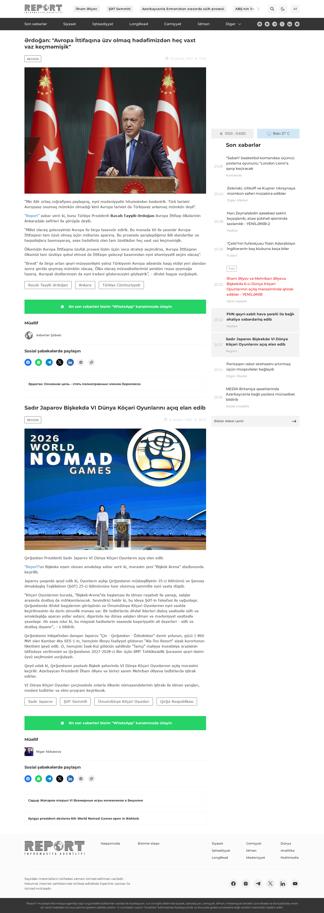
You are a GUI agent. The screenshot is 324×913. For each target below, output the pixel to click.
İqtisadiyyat (221, 851)
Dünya (286, 843)
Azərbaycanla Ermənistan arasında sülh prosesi (183, 9)
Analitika (287, 851)
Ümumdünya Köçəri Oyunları (123, 701)
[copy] (91, 362)
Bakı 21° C (281, 133)
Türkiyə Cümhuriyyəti (121, 285)
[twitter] (282, 24)
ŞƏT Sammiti (120, 9)
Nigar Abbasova (48, 752)
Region (33, 59)
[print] (80, 362)
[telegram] (274, 24)
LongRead (220, 858)
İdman (251, 851)
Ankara (85, 285)
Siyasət (217, 843)
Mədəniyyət (255, 858)
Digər (231, 24)
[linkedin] (289, 24)
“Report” (31, 216)
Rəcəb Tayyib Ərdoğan (48, 285)
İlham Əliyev (86, 9)
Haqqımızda (110, 843)
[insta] (267, 24)
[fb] (259, 24)
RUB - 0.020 (235, 133)
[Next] (255, 9)
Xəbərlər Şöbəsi (48, 335)
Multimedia (290, 858)
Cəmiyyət (253, 843)
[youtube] (297, 24)
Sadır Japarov (40, 701)
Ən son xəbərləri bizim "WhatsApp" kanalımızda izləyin (120, 306)
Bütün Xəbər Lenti (229, 421)
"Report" (31, 567)
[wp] (38, 362)
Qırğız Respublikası (176, 701)
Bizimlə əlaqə (148, 843)
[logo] (43, 8)
